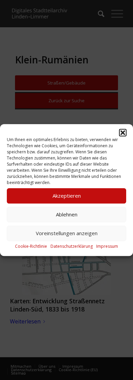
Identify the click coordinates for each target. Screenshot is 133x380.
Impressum (107, 246)
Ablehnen (66, 214)
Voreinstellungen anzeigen (67, 233)
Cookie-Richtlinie (31, 246)
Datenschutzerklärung (71, 246)
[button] (122, 132)
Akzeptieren (67, 195)
